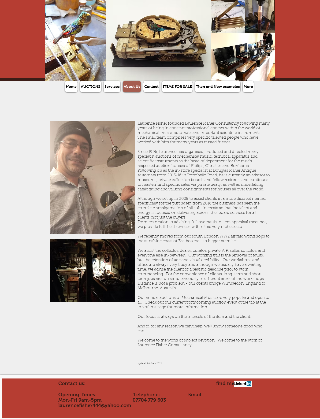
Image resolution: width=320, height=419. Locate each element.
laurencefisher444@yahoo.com (94, 405)
